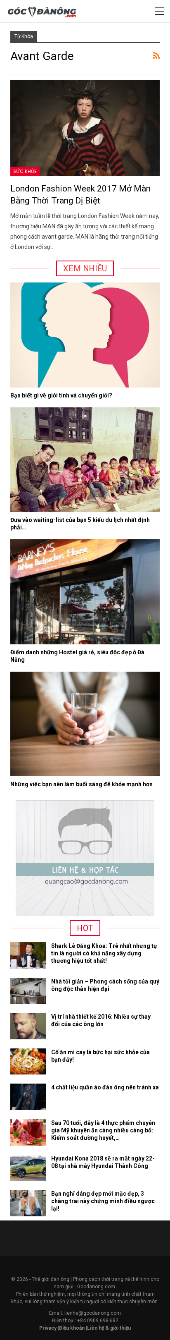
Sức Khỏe (25, 171)
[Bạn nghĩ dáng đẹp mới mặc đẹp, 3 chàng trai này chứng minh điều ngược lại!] (28, 1203)
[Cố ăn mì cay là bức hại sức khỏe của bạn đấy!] (28, 1061)
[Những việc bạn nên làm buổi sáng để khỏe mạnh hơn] (85, 724)
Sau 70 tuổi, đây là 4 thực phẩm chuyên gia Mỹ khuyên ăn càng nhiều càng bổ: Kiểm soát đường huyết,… (103, 1130)
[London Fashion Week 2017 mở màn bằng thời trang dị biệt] (85, 128)
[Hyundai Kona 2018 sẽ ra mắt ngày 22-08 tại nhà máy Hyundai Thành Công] (28, 1168)
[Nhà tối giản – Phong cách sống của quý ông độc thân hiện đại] (28, 991)
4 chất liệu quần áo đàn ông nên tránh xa (105, 1087)
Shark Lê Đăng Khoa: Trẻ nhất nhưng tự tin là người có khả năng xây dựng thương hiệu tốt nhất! (104, 953)
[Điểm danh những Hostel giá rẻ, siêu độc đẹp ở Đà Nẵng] (85, 591)
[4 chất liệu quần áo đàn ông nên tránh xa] (28, 1097)
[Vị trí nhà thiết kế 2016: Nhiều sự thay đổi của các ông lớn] (28, 1026)
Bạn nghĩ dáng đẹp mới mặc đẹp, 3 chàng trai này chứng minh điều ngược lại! (103, 1201)
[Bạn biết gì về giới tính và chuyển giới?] (85, 334)
